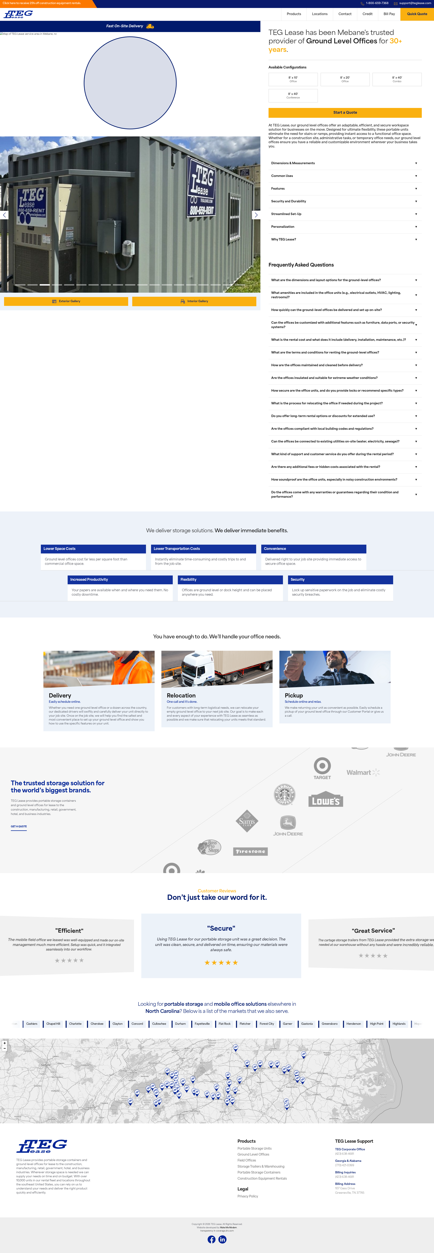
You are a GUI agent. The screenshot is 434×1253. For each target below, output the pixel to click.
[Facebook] (211, 1240)
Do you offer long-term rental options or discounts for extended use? (323, 416)
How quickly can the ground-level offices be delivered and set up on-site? (326, 310)
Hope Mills (361, 1024)
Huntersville (408, 1024)
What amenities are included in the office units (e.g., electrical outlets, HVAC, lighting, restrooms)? (336, 295)
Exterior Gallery (69, 301)
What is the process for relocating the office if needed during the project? (327, 403)
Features (278, 188)
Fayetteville (142, 1024)
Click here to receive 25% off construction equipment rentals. (42, 3)
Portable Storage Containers (259, 1172)
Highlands (338, 1024)
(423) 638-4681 (344, 1154)
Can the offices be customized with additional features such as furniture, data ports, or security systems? (343, 325)
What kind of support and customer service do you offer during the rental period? (332, 454)
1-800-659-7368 (377, 3)
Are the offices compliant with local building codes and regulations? (322, 429)
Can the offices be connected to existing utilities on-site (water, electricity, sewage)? (335, 441)
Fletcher (184, 1024)
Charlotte (15, 1024)
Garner (227, 1024)
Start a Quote (345, 113)
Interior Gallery (198, 301)
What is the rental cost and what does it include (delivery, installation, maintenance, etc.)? (338, 340)
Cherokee (36, 1024)
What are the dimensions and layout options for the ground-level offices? (326, 280)
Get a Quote (19, 826)
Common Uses (282, 176)
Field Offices (247, 1160)
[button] (256, 215)
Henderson (293, 1024)
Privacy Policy (248, 1196)
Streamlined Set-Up (286, 214)
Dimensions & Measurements (293, 163)
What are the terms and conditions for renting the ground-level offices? (325, 352)
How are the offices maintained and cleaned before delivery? (317, 365)
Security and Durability (288, 201)
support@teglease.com (415, 3)
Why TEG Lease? (283, 239)
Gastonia (246, 1024)
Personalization (282, 227)
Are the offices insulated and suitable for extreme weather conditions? (324, 378)
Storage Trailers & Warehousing (261, 1166)
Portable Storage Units (254, 1148)
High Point (316, 1024)
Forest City (206, 1024)
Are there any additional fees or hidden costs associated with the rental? (325, 467)
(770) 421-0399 (344, 1165)
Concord (77, 1024)
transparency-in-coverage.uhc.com (217, 1231)
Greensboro (269, 1024)
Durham (120, 1024)
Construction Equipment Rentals (262, 1178)
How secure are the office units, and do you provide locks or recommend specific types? (337, 390)
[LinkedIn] (222, 1240)
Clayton (57, 1024)
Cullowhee (99, 1024)
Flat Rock (164, 1024)
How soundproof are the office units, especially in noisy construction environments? (334, 479)
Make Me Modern (228, 1228)
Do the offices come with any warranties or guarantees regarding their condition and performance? (335, 494)
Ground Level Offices (253, 1154)
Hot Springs (384, 1024)
